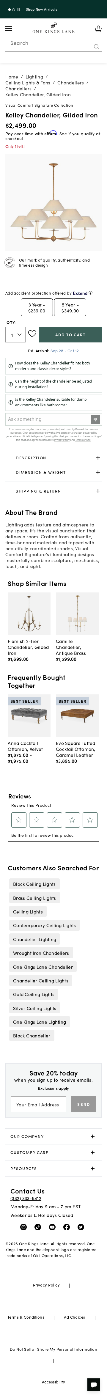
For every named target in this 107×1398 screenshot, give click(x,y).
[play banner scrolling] (18, 9)
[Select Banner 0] (9, 9)
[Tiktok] (39, 1226)
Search (19, 43)
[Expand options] (98, 458)
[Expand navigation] (13, 28)
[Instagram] (24, 1226)
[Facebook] (68, 1226)
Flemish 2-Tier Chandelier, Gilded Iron (28, 647)
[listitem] (34, 884)
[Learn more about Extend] (90, 293)
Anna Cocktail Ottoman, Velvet (25, 746)
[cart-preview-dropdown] (98, 29)
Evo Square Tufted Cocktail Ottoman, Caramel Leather (75, 749)
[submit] (96, 46)
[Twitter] (82, 1226)
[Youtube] (53, 1226)
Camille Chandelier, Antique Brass (71, 647)
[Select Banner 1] (13, 9)
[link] (53, 457)
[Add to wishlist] (32, 334)
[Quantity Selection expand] (20, 334)
